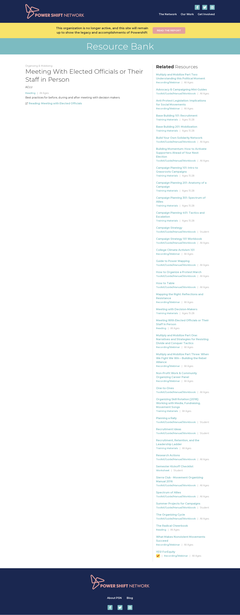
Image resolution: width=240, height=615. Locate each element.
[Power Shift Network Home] (63, 11)
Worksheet (162, 470)
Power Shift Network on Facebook (197, 7)
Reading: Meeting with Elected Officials (55, 103)
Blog (130, 598)
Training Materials (167, 119)
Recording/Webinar (168, 82)
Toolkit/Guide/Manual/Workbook (176, 93)
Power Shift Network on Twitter (204, 7)
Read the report (169, 30)
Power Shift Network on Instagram (212, 7)
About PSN (114, 598)
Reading (30, 93)
